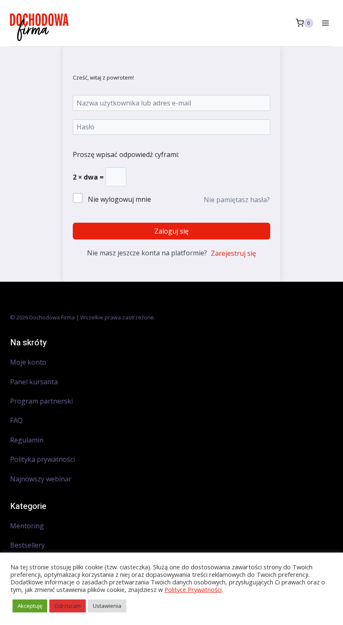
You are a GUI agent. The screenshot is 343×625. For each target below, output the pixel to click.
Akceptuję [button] (30, 606)
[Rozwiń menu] (325, 22)
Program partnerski (41, 401)
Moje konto (28, 362)
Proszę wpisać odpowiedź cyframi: (126, 154)
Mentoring (27, 525)
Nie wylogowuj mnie (119, 199)
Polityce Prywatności (193, 589)
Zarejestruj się (233, 253)
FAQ (16, 420)
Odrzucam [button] (67, 606)
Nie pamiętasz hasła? (237, 199)
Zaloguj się (171, 231)
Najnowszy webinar (41, 479)
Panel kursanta (34, 381)
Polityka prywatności (42, 459)
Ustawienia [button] (107, 606)
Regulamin (27, 440)
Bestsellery (27, 545)
